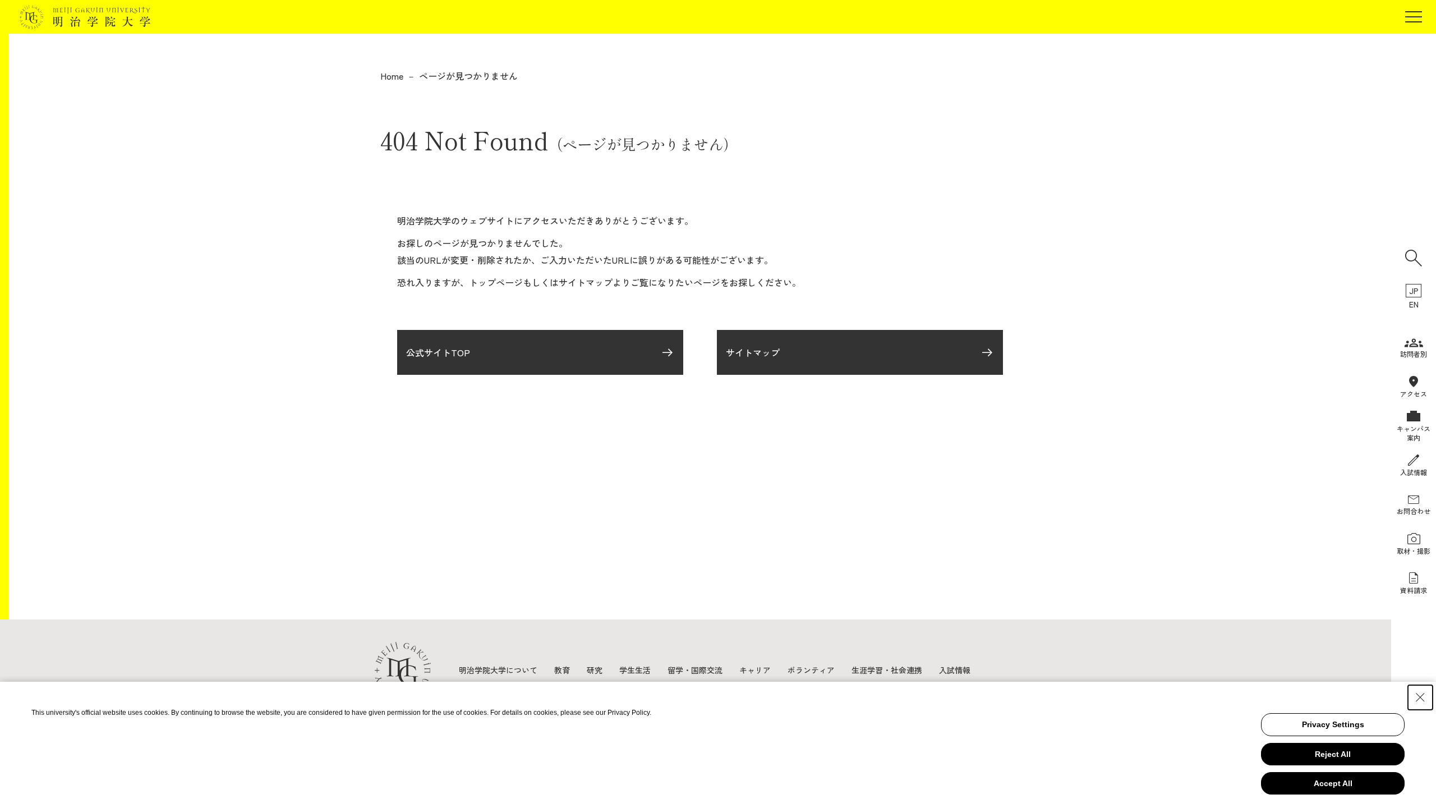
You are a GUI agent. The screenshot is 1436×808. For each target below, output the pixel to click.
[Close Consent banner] (1420, 697)
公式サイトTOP (438, 352)
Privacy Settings (1333, 724)
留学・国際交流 (695, 670)
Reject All (1333, 754)
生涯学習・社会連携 (887, 670)
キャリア (755, 670)
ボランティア (811, 670)
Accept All (1333, 783)
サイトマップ (753, 352)
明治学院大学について (498, 670)
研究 (594, 670)
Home (391, 75)
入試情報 (954, 670)
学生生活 (635, 670)
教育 (562, 670)
